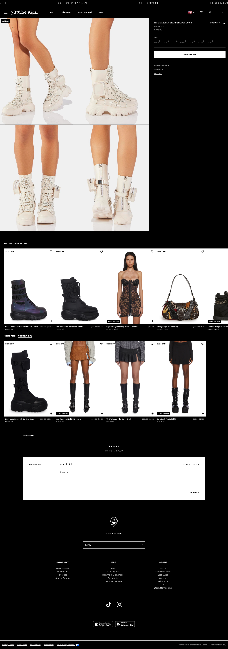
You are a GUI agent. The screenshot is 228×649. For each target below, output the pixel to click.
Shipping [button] (158, 74)
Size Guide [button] (158, 69)
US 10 (200, 42)
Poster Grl (159, 26)
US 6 (165, 42)
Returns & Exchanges (112, 575)
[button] (72, 3)
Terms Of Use (22, 645)
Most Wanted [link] (85, 12)
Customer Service (113, 581)
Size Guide (163, 575)
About (163, 568)
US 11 (209, 42)
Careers (163, 578)
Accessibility (49, 645)
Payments (113, 578)
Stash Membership (163, 588)
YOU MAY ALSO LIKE (15, 243)
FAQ (113, 568)
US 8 (182, 42)
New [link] (51, 12)
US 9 (191, 42)
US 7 (174, 42)
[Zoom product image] (37, 71)
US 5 (156, 42)
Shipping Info (113, 572)
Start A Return (62, 578)
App (163, 585)
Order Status (62, 568)
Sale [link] (101, 12)
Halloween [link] (66, 12)
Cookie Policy (35, 645)
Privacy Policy (8, 645)
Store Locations (163, 572)
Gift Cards (163, 581)
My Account (62, 572)
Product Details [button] (161, 65)
